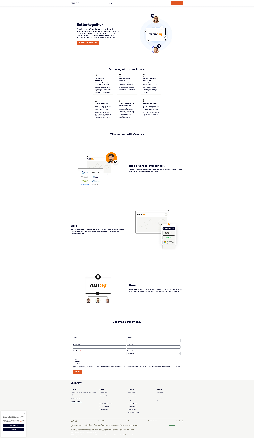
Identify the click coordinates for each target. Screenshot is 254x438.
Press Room (160, 395)
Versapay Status (132, 409)
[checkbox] (127, 361)
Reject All (13, 429)
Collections (102, 401)
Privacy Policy (84, 367)
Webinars (130, 401)
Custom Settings (172, 425)
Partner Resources (132, 406)
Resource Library (132, 395)
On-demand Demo (132, 392)
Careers (159, 401)
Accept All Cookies (13, 425)
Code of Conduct (152, 420)
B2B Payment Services (105, 406)
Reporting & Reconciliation (105, 403)
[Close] (24, 413)
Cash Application (103, 398)
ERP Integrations (103, 409)
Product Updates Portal (133, 412)
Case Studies (131, 398)
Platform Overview (103, 392)
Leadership (159, 398)
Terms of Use (127, 420)
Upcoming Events (132, 403)
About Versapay (161, 392)
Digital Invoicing (103, 395)
